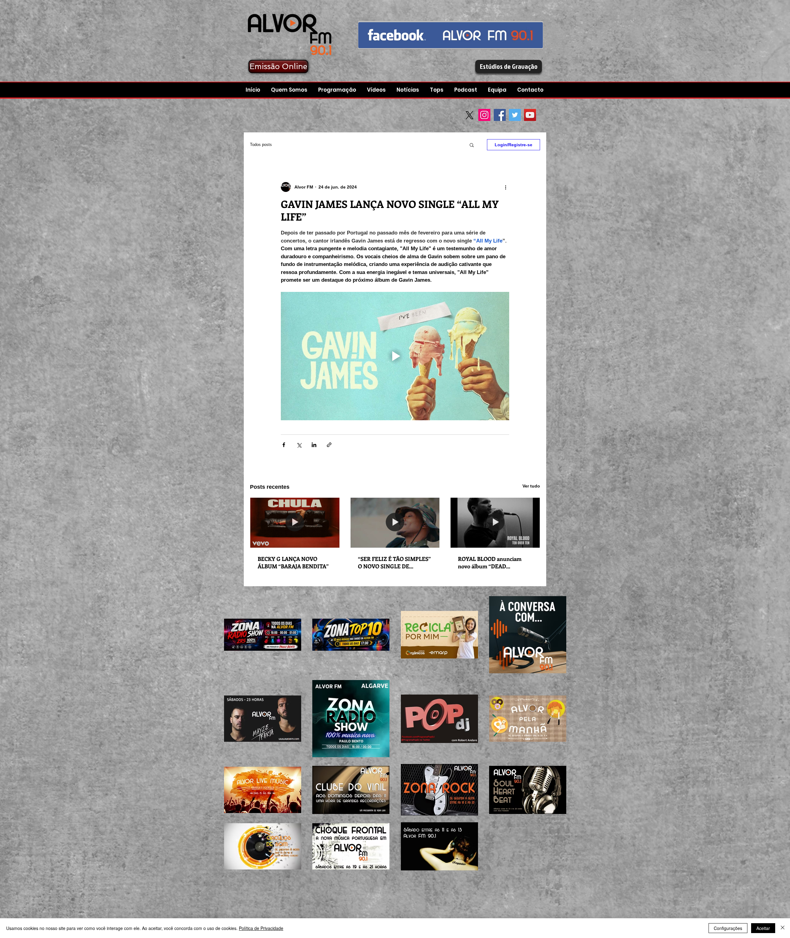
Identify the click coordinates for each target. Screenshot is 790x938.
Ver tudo (531, 486)
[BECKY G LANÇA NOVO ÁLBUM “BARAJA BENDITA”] (294, 523)
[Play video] (395, 356)
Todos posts (261, 144)
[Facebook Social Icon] (500, 115)
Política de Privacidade (261, 928)
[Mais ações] (505, 187)
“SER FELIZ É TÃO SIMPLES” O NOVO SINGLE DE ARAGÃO (394, 562)
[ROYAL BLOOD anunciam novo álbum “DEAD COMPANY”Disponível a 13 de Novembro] (495, 523)
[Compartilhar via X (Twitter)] (299, 445)
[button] (466, 90)
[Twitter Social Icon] (515, 115)
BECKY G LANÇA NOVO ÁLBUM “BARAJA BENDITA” (293, 562)
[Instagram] (484, 115)
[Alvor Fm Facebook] (450, 35)
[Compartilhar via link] (329, 445)
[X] (469, 115)
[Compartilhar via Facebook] (284, 445)
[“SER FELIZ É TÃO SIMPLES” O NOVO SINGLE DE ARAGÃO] (395, 523)
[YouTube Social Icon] (530, 115)
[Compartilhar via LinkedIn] (314, 445)
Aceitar (763, 928)
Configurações (728, 928)
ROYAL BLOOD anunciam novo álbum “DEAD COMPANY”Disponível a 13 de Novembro (494, 562)
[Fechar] (782, 928)
